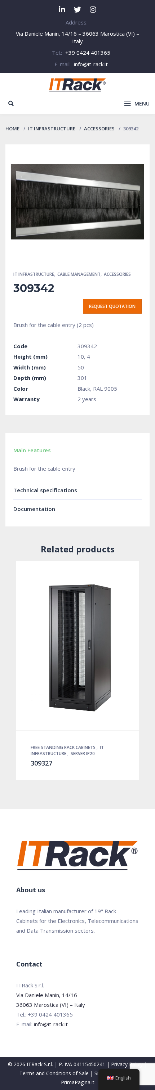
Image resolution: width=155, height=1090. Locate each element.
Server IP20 (83, 753)
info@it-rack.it (91, 64)
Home (12, 128)
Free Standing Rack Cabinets (64, 747)
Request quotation (112, 306)
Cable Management (79, 274)
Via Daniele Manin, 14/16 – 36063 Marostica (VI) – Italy (77, 37)
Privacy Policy (127, 1064)
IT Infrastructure (51, 128)
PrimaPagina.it (77, 1082)
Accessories (99, 128)
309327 (41, 763)
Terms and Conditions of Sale (54, 1073)
